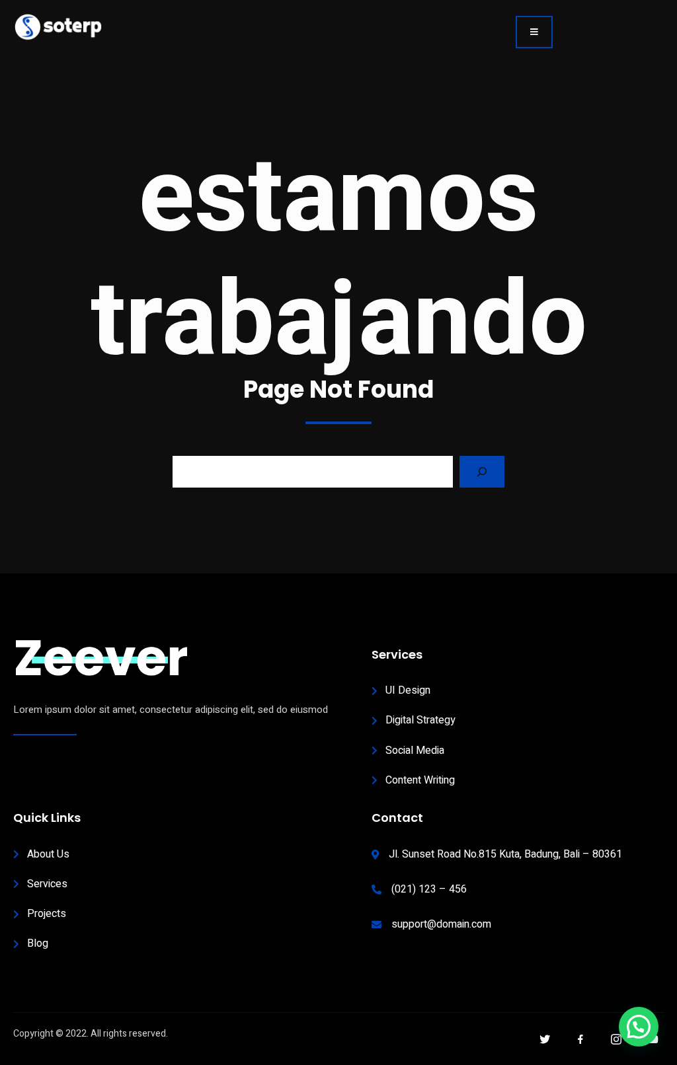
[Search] (481, 472)
